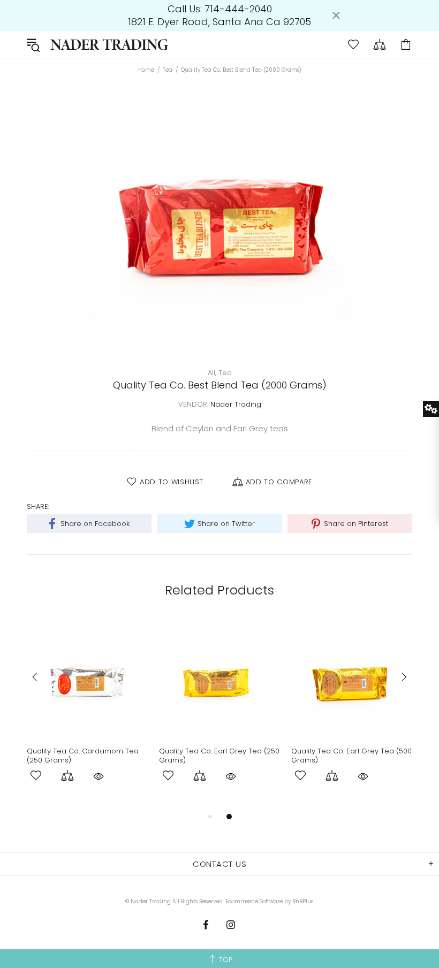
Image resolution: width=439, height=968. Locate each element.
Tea (167, 70)
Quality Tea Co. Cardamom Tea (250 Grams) (83, 755)
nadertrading (109, 44)
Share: (38, 506)
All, (212, 372)
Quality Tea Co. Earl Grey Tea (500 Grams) (351, 755)
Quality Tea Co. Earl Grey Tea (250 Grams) (219, 755)
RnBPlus (302, 901)
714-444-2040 (238, 9)
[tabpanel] (87, 713)
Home (146, 70)
